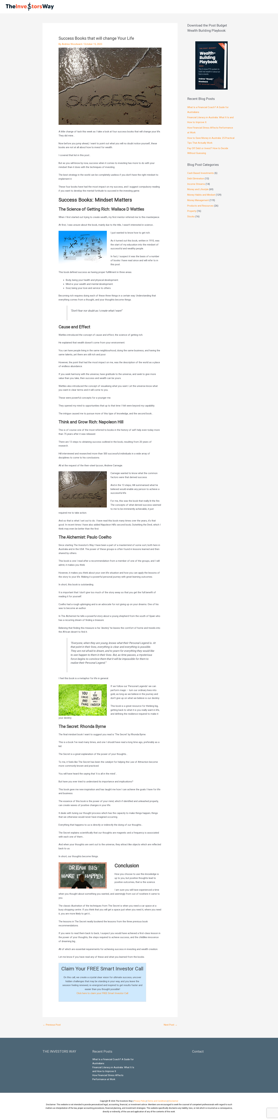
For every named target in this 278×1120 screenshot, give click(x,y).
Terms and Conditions (157, 1101)
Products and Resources (200, 205)
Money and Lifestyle (197, 189)
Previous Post (52, 1024)
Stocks (191, 216)
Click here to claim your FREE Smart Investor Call (102, 993)
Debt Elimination (195, 178)
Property (191, 211)
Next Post (170, 1024)
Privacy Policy (140, 1101)
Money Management (198, 200)
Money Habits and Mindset (201, 194)
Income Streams (196, 184)
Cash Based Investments (200, 173)
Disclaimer (173, 1101)
